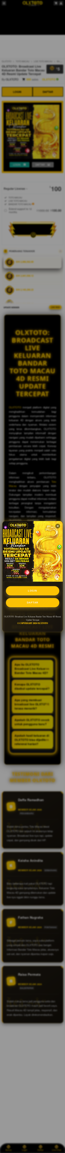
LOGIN (32, 590)
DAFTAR (32, 602)
